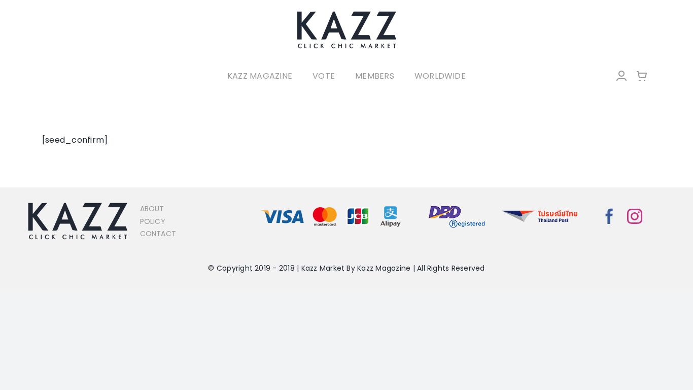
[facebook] (609, 216)
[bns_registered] (457, 206)
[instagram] (634, 216)
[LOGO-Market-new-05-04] (346, 14)
